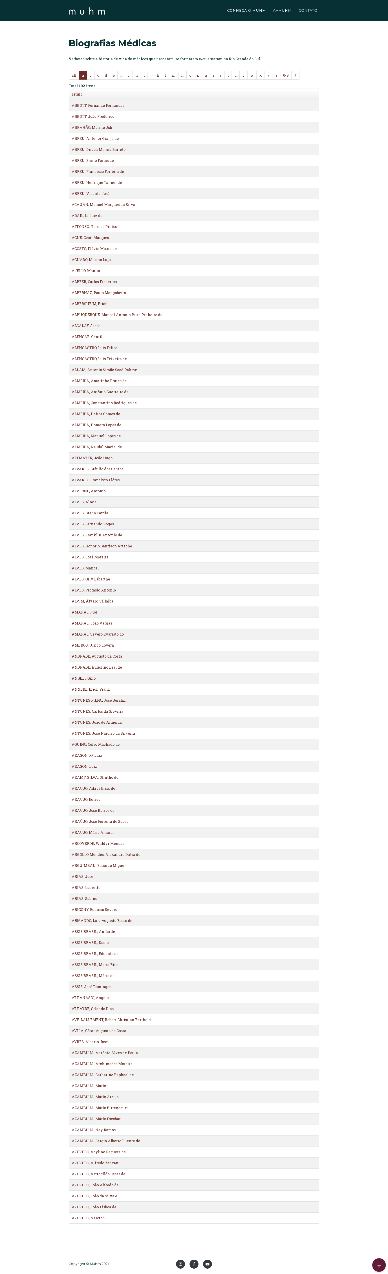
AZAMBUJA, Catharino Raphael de (103, 1074)
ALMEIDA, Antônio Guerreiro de (100, 391)
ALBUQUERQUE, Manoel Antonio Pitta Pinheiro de (117, 314)
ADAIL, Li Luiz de (87, 215)
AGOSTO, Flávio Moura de (94, 248)
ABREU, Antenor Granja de (95, 138)
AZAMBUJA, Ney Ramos (94, 1129)
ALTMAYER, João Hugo (92, 457)
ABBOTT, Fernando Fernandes (98, 105)
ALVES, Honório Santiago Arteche (102, 546)
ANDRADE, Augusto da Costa (97, 656)
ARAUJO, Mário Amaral (93, 832)
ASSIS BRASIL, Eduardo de (95, 953)
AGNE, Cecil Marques (90, 237)
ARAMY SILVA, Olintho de (95, 777)
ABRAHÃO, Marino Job (92, 127)
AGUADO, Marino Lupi (91, 259)
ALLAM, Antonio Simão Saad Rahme (104, 369)
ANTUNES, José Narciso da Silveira (103, 733)
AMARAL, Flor (84, 612)
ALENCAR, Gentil (87, 336)
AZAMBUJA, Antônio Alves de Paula (105, 1052)
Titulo (77, 94)
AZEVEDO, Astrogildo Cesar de (98, 1173)
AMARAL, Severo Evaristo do (98, 634)
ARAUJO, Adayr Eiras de (93, 788)
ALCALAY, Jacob (86, 325)
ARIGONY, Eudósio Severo (94, 909)
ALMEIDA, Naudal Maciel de (97, 446)
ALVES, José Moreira (90, 557)
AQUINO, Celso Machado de (96, 744)
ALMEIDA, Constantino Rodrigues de (104, 402)
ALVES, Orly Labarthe (91, 579)
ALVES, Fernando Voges (93, 524)
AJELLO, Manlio (86, 270)
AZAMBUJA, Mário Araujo (95, 1096)
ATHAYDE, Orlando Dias (93, 1008)
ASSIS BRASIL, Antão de (93, 931)
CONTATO (308, 10)
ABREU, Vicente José (91, 193)
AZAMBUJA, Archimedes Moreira (102, 1063)
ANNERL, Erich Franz (91, 689)
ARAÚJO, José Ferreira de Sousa (100, 821)
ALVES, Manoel (85, 568)
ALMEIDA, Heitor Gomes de (96, 413)
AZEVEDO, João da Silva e (94, 1196)
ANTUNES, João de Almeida (97, 722)
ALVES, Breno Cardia (90, 513)
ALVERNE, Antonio (89, 491)
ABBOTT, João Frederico (93, 116)
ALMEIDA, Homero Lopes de (96, 424)
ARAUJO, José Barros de (93, 810)
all (74, 75)
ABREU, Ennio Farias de (93, 160)
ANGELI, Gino (84, 678)
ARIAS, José (82, 876)
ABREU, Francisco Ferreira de (98, 171)
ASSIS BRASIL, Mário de (93, 975)
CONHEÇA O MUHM (246, 10)
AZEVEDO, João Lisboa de (94, 1207)
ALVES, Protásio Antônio (94, 590)
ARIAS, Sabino (84, 898)
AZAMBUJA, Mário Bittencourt (100, 1107)
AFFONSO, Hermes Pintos (94, 226)
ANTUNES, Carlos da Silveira (97, 711)
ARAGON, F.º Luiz (87, 755)
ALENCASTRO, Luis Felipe (95, 347)
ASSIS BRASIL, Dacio (90, 942)
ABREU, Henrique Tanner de (97, 182)
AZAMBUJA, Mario (89, 1085)
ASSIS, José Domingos (91, 986)
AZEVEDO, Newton (88, 1218)
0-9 (286, 75)
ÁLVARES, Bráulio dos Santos (97, 468)
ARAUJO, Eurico (86, 799)
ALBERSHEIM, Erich (90, 303)
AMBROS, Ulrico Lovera (93, 645)
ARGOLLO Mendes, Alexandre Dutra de (106, 854)
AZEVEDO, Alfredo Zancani (96, 1162)
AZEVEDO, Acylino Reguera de (99, 1151)
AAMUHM (282, 10)
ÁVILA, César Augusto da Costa (99, 1030)
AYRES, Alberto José (90, 1041)
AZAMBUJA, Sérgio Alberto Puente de (106, 1140)
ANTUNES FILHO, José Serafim (99, 700)
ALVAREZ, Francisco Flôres (96, 479)
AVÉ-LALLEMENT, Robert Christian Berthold (111, 1019)
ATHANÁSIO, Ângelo (90, 997)
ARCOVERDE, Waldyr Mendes (98, 843)
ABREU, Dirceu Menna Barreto (99, 149)
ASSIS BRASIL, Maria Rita (95, 964)
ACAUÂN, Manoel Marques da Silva (103, 204)
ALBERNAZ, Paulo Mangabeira (99, 292)
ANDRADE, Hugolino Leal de (97, 667)
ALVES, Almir (84, 502)
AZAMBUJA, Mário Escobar (96, 1118)
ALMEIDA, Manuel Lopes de (96, 435)
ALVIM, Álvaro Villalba (92, 601)
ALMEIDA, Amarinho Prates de (99, 380)
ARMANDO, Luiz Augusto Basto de (102, 920)
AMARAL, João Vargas (92, 623)
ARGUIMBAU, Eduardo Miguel (99, 865)
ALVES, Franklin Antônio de (97, 535)
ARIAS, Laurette (86, 887)
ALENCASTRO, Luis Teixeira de (99, 358)
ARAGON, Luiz (84, 766)
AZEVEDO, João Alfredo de (95, 1185)
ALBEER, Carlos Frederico (94, 281)
